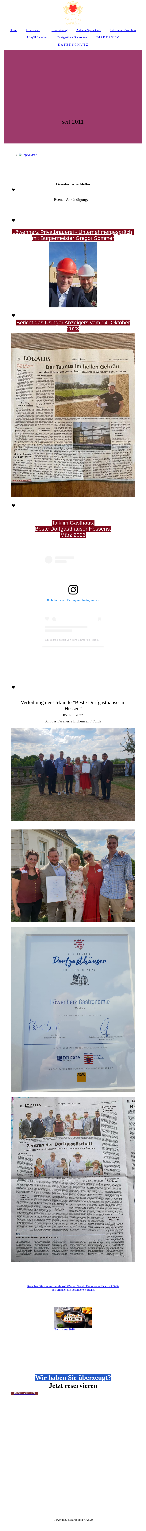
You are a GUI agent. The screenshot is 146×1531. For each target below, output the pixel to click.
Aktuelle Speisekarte (88, 30)
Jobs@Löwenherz (38, 37)
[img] (73, 12)
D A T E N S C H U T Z (73, 44)
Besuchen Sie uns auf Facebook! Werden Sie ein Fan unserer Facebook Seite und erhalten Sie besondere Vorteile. (73, 1288)
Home (13, 30)
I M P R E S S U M (107, 37)
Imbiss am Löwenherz (123, 30)
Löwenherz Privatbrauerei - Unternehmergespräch (72, 232)
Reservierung (59, 30)
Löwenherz (33, 30)
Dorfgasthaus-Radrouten (72, 37)
